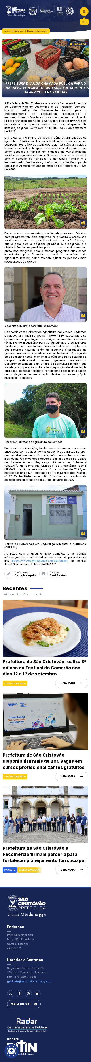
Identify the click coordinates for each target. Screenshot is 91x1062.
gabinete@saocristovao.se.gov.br (29, 981)
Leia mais (68, 683)
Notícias (18, 31)
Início (7, 31)
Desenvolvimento (37, 31)
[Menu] (84, 11)
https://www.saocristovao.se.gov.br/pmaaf (40, 560)
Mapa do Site (21, 1004)
